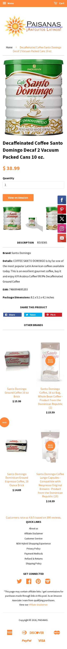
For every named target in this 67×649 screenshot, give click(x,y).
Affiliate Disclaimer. (38, 604)
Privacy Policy (33, 548)
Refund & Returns (34, 558)
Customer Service (33, 538)
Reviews (42, 242)
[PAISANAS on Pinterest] (38, 582)
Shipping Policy (33, 563)
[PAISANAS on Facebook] (28, 582)
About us (33, 528)
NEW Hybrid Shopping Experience (33, 543)
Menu (10, 3)
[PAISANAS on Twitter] (19, 582)
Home (9, 47)
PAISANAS (43, 620)
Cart (61, 3)
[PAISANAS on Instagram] (48, 582)
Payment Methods (33, 553)
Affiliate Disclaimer (33, 533)
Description (25, 242)
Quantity (8, 178)
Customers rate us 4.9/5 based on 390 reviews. (33, 517)
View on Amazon (18, 197)
